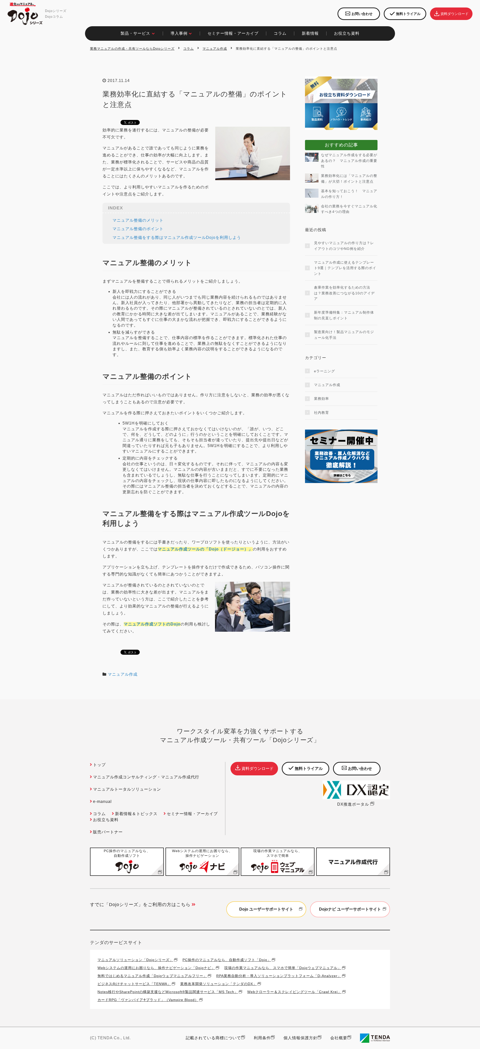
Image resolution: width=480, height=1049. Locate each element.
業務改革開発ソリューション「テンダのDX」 (218, 984)
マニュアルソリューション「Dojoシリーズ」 (135, 960)
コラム (188, 48)
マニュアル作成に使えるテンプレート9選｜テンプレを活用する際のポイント (345, 268)
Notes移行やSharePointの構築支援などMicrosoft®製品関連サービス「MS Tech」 (168, 992)
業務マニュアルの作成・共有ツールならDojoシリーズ (132, 48)
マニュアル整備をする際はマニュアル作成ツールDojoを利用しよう (176, 237)
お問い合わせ (362, 14)
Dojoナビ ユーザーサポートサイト (350, 909)
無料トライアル (408, 14)
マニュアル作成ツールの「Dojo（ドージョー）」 (205, 549)
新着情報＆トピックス (136, 814)
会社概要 (338, 1038)
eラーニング (324, 371)
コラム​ (280, 33)
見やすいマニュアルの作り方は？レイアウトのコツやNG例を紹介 (344, 245)
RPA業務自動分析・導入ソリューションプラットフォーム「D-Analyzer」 (278, 976)
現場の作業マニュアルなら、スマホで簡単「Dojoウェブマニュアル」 (282, 968)
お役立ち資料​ (347, 33)
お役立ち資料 (105, 820)
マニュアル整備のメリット (138, 220)
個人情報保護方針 (301, 1038)
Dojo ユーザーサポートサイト (266, 909)
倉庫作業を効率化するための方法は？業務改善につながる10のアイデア (344, 293)
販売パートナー (108, 832)
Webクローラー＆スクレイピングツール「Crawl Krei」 (294, 992)
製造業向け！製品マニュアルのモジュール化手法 (344, 334)
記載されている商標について (213, 1038)
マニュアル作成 (214, 48)
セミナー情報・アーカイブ (233, 33)
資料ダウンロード (454, 14)
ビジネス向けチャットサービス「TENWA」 (134, 984)
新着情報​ (310, 33)
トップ (99, 765)
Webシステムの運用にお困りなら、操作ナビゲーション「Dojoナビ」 (156, 968)
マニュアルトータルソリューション (127, 789)
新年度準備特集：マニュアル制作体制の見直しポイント (344, 315)
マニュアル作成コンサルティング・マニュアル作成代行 (146, 777)
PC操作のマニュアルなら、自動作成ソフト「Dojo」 (226, 960)
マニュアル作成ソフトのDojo (152, 624)
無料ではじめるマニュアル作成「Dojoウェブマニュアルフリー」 (152, 976)
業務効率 (321, 399)
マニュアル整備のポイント (138, 229)
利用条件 (262, 1038)
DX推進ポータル (353, 804)
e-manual (102, 801)
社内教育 (321, 413)
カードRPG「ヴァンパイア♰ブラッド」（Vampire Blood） (148, 1000)
